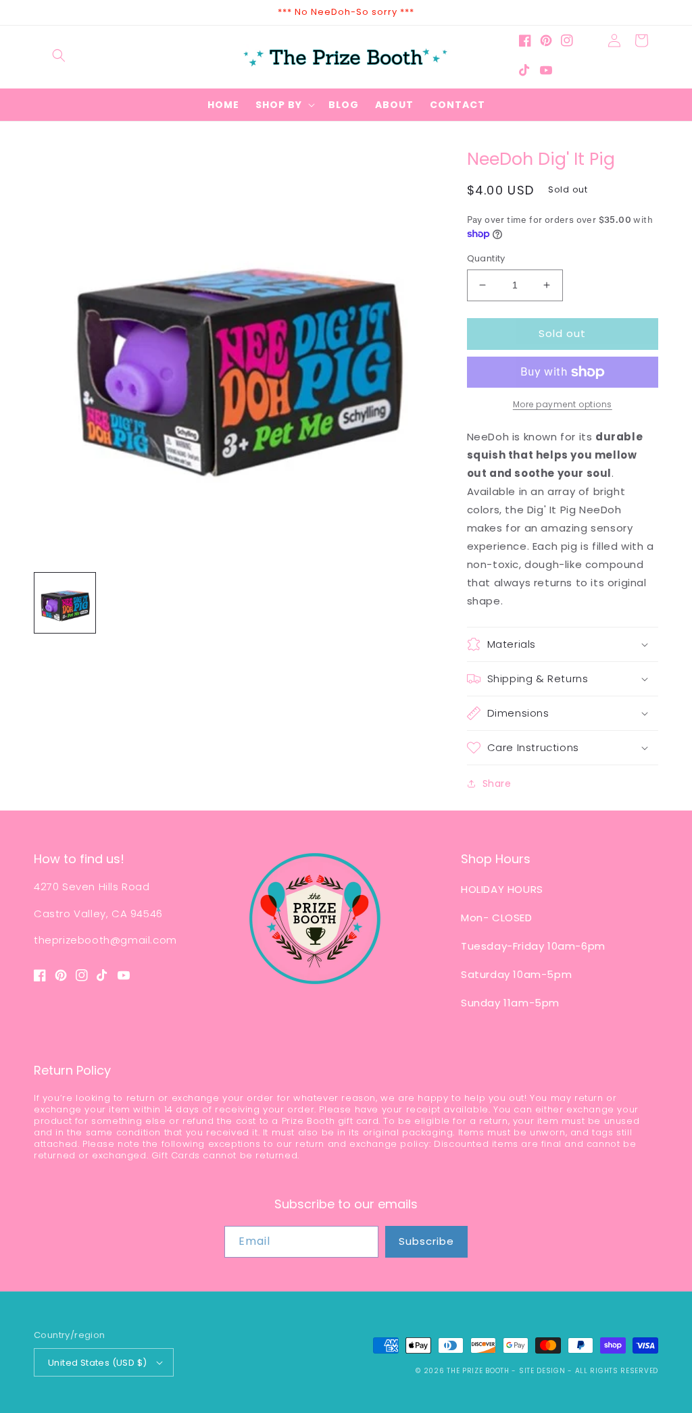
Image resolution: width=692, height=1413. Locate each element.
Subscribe (426, 1241)
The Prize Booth (478, 1371)
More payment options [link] (562, 404)
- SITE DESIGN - (543, 1371)
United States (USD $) (97, 1362)
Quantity (486, 258)
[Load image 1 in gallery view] (65, 603)
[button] (59, 55)
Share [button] (497, 783)
